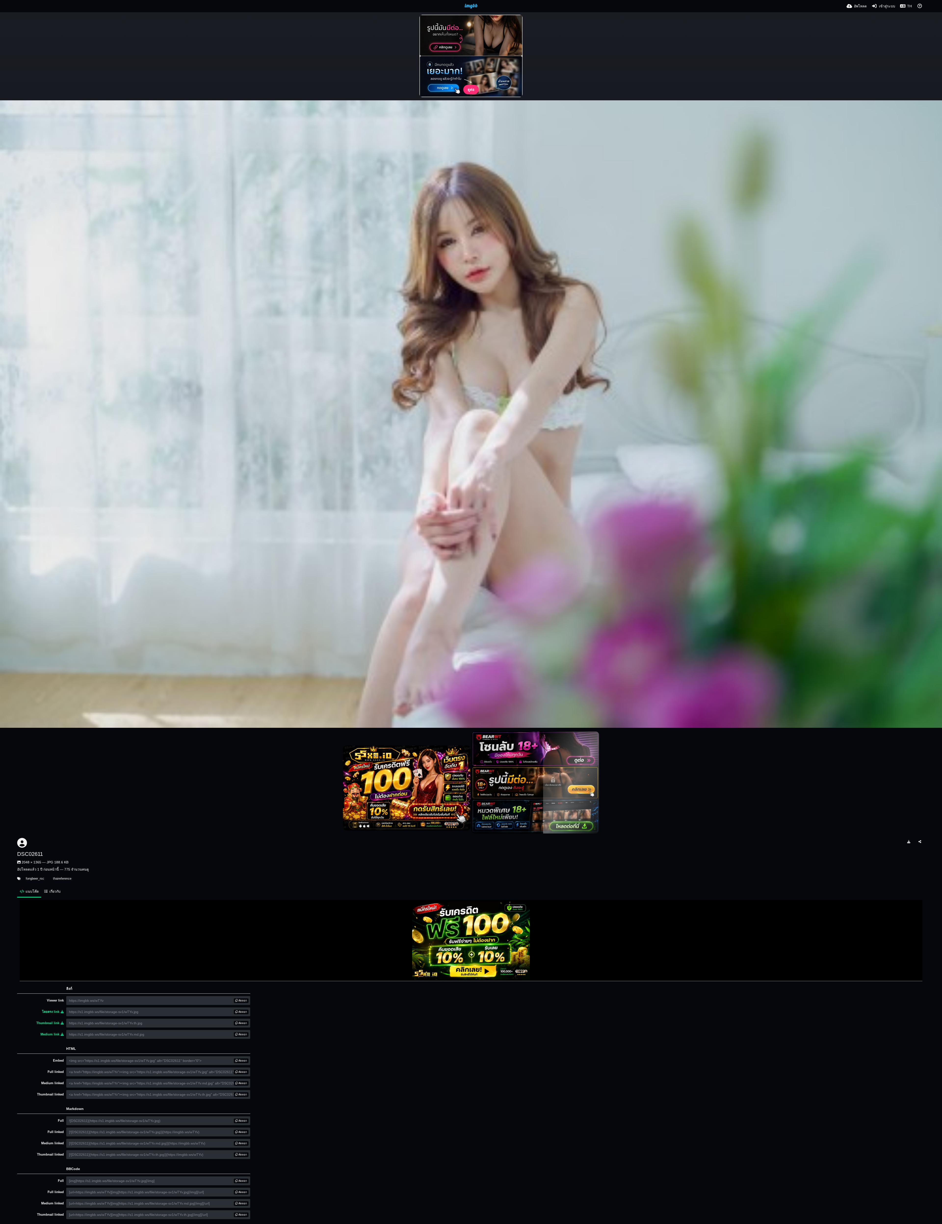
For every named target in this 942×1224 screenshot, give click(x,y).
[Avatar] (22, 843)
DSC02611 (30, 854)
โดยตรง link (50, 1012)
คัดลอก (242, 1000)
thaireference (62, 878)
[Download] (909, 841)
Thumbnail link (47, 1023)
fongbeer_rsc (35, 878)
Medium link (49, 1034)
